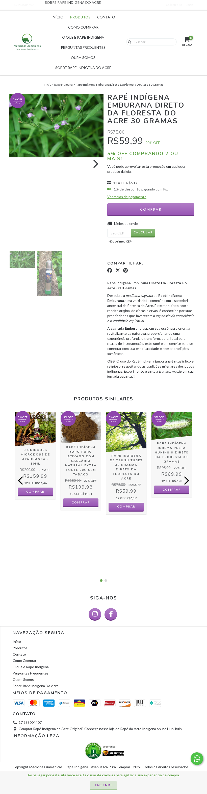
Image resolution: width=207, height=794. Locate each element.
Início (57, 17)
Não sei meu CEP (120, 241)
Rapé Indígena (63, 84)
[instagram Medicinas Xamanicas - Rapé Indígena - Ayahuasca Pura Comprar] (95, 614)
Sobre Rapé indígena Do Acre (83, 67)
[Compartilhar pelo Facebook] (109, 270)
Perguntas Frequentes (83, 47)
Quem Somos (83, 57)
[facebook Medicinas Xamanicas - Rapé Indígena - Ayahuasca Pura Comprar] (111, 614)
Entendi (103, 785)
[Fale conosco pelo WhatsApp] (197, 758)
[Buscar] (128, 42)
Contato (106, 17)
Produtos (80, 17)
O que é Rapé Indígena (83, 37)
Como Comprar (83, 27)
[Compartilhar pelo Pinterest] (125, 270)
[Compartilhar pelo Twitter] (117, 270)
